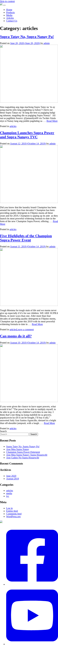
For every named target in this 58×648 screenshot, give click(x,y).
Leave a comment (25, 329)
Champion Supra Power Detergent (23, 452)
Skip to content (7, 1)
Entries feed (12, 511)
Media (9, 15)
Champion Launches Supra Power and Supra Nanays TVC (27, 135)
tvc (7, 496)
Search (3, 431)
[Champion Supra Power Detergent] (1, 4)
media (9, 493)
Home (9, 9)
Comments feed (13, 513)
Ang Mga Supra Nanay (17, 449)
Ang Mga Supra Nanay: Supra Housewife (26, 455)
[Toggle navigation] (4, 5)
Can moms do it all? (16, 336)
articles (13, 126)
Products (10, 12)
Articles (10, 18)
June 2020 (11, 476)
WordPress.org (13, 516)
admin (46, 43)
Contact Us (11, 20)
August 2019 (12, 478)
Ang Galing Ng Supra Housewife (22, 457)
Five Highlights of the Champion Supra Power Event (26, 238)
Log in (9, 508)
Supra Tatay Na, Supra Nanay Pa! (27, 37)
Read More (52, 121)
